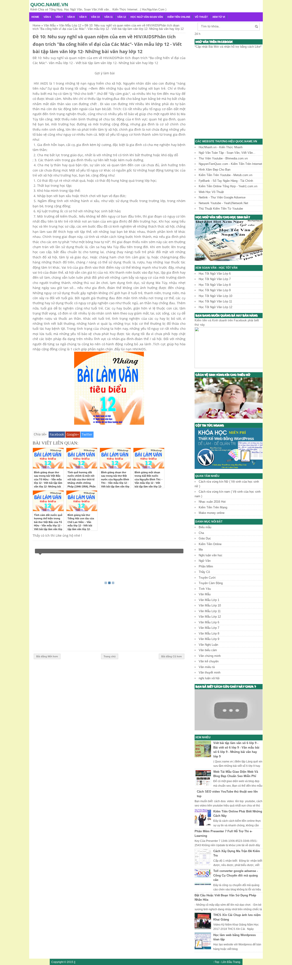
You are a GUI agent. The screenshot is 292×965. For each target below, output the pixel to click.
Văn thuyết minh (209, 672)
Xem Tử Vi (218, 17)
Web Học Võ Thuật (211, 192)
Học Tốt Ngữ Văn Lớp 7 (215, 279)
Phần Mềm (206, 566)
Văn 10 (95, 17)
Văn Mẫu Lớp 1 (209, 600)
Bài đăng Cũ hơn (171, 656)
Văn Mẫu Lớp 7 (209, 627)
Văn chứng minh (210, 656)
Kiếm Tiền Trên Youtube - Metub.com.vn (225, 175)
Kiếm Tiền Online (178, 17)
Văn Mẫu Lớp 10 (210, 605)
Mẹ (201, 549)
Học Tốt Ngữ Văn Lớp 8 (215, 284)
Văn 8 (71, 17)
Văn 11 (108, 17)
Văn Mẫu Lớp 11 (210, 611)
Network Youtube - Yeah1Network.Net (223, 203)
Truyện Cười (207, 577)
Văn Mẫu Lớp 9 (209, 639)
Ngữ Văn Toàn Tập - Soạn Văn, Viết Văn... (227, 152)
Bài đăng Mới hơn (47, 656)
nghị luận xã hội (209, 678)
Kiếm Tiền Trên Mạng (213, 507)
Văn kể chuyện (209, 661)
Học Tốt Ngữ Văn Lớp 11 (215, 301)
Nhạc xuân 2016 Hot (212, 501)
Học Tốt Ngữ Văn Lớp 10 (215, 296)
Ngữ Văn (205, 560)
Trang (236, 961)
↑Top (216, 961)
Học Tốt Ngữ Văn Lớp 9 (215, 290)
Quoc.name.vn (49, 4)
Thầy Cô (204, 572)
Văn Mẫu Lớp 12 (210, 616)
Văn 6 (47, 17)
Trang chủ (110, 656)
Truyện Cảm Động (211, 583)
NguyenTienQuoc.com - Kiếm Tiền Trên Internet (230, 164)
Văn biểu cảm (208, 650)
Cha (201, 533)
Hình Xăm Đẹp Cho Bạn (214, 169)
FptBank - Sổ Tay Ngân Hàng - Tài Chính (226, 180)
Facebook (57, 434)
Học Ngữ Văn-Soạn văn (146, 17)
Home (35, 17)
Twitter (87, 434)
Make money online (211, 513)
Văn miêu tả (207, 667)
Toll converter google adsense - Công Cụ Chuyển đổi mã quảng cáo (235, 875)
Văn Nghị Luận (208, 644)
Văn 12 (121, 17)
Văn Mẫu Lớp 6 (209, 622)
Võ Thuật (201, 17)
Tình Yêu (205, 588)
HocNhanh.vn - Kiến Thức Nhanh (220, 147)
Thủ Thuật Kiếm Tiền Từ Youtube (221, 208)
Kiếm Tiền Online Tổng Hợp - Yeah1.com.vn (228, 186)
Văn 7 (59, 17)
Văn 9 (82, 17)
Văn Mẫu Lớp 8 (209, 633)
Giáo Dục (205, 538)
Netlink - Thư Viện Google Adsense (222, 197)
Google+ (73, 434)
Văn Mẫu (205, 594)
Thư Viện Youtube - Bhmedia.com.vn (223, 158)
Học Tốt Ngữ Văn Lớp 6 (215, 273)
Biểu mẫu (205, 527)
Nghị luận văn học (210, 555)
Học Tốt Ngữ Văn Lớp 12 (215, 307)
